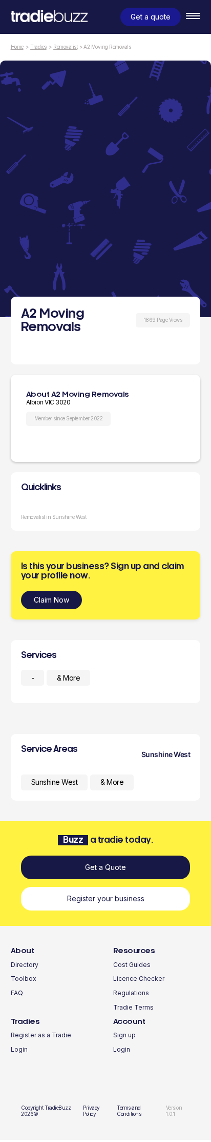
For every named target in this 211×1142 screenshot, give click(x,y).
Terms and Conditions (129, 1111)
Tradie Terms (133, 1007)
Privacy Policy (91, 1111)
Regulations (131, 993)
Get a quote (151, 16)
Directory (24, 965)
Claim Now (51, 599)
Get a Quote (105, 867)
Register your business (105, 898)
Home (17, 47)
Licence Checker (138, 978)
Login (19, 1049)
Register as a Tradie (41, 1035)
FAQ (17, 993)
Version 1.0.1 (174, 1111)
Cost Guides (132, 965)
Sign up (124, 1035)
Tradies (38, 47)
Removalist (65, 47)
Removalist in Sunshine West (54, 517)
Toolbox (23, 978)
